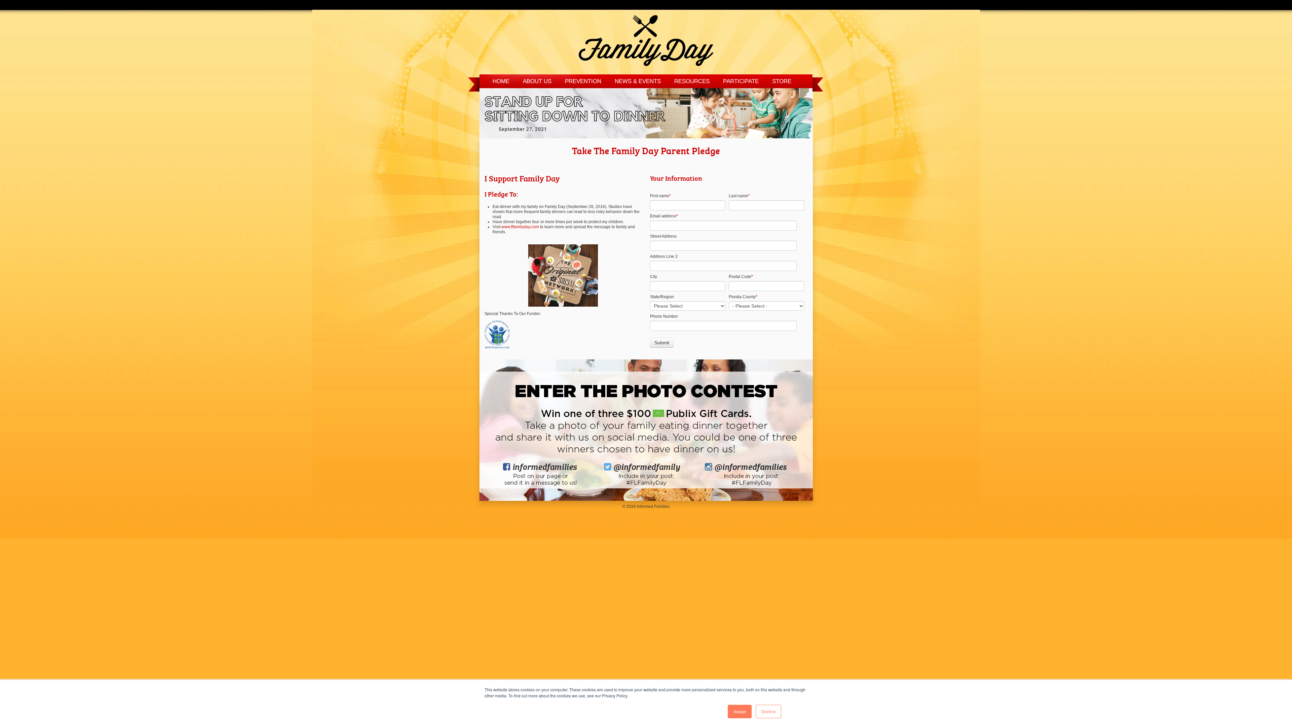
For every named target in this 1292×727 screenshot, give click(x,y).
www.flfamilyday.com (520, 226)
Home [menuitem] (501, 81)
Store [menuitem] (781, 81)
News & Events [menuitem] (638, 81)
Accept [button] (739, 711)
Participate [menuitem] (741, 81)
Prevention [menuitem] (583, 81)
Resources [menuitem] (692, 81)
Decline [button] (768, 711)
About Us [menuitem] (537, 81)
